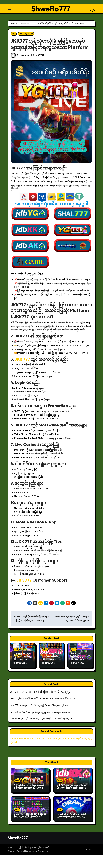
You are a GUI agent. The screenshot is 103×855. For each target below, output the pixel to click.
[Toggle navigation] (10, 8)
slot (13, 34)
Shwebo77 (90, 849)
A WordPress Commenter (21, 738)
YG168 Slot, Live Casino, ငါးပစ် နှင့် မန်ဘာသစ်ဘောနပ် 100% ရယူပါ (40, 692)
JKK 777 (22, 359)
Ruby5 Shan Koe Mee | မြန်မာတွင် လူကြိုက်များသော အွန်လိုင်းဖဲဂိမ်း (40, 712)
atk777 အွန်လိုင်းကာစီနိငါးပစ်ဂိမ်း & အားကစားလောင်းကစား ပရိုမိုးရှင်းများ (42, 698)
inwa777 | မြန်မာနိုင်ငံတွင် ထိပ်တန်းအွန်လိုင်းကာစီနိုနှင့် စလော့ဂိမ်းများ (40, 705)
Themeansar (43, 851)
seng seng (24, 55)
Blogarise (29, 851)
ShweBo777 (50, 8)
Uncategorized (26, 34)
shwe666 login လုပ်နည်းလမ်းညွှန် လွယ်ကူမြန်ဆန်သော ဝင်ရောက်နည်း (41, 718)
